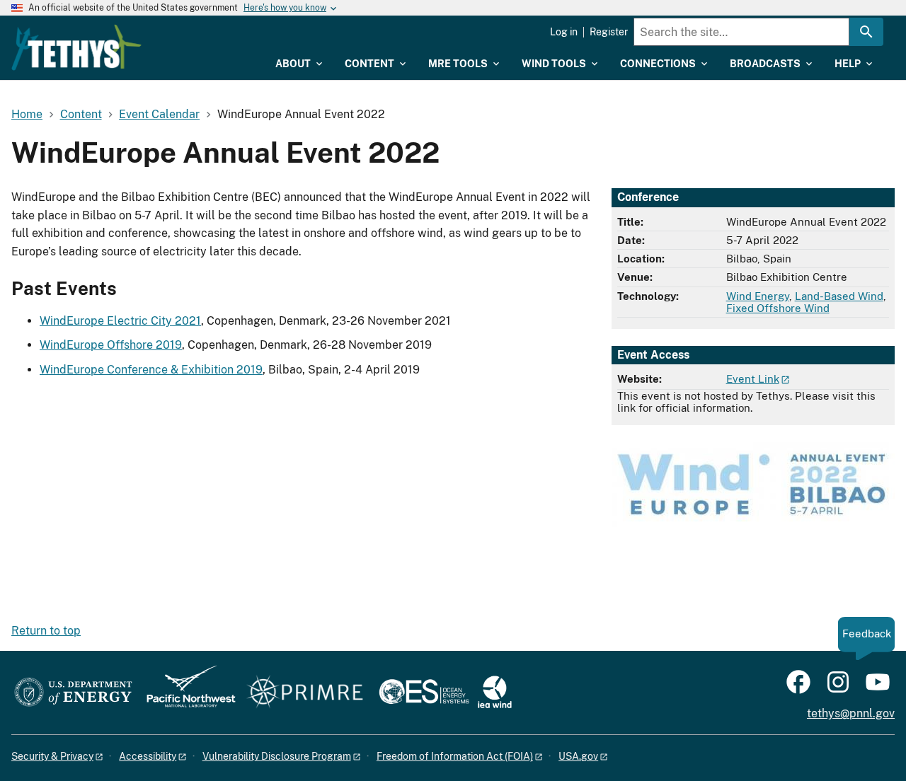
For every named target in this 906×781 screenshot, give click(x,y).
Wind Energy (757, 296)
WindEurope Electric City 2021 (120, 321)
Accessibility (147, 756)
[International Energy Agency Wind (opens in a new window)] (494, 693)
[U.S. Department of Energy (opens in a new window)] (73, 693)
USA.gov (578, 756)
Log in (564, 32)
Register (609, 32)
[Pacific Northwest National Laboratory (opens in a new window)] (185, 693)
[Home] (76, 47)
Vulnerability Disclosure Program (276, 756)
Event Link (752, 379)
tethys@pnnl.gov (851, 713)
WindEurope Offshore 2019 (111, 345)
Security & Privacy (52, 756)
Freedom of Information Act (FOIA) (455, 756)
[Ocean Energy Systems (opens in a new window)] (425, 693)
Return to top (46, 630)
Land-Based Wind (839, 296)
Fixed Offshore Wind (778, 308)
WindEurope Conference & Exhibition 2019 (151, 369)
